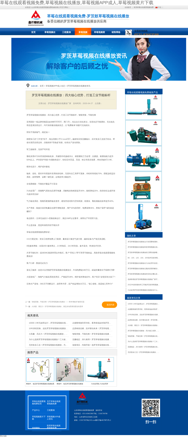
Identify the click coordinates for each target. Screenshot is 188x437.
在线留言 (128, 7)
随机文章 (131, 236)
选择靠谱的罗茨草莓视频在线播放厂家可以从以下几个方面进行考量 (144, 279)
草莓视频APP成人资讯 (53, 418)
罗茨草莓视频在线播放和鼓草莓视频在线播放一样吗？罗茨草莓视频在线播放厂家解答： (144, 247)
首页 (33, 32)
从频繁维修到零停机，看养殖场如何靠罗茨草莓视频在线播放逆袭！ (101, 323)
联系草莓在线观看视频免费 (144, 7)
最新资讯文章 (133, 298)
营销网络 (36, 428)
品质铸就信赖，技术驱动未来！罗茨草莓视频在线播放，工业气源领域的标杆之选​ (144, 320)
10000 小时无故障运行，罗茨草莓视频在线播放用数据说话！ (55, 323)
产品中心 (36, 410)
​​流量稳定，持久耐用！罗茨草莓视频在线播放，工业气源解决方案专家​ (102, 339)
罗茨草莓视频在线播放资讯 (78, 86)
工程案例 (66, 32)
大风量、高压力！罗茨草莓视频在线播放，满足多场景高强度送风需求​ (57, 306)
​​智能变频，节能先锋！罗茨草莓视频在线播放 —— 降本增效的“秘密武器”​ (144, 336)
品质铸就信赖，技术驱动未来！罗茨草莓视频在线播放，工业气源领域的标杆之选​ (107, 328)
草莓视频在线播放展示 (49, 33)
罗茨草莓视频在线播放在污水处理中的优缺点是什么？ (144, 263)
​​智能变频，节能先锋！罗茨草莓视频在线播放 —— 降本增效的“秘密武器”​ (103, 334)
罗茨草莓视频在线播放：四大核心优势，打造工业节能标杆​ (144, 331)
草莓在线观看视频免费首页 (39, 402)
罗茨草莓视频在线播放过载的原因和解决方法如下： (144, 269)
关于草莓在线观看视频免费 (53, 402)
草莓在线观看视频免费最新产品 (142, 92)
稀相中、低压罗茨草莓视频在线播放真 (40, 384)
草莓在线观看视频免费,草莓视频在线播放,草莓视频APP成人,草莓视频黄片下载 (76, 2)
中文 (159, 7)
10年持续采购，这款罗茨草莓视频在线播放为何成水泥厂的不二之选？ (144, 315)
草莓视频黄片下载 (99, 33)
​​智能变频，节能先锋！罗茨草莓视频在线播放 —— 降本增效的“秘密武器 (58, 302)
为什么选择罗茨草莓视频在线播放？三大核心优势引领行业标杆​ (144, 341)
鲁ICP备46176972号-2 (103, 420)
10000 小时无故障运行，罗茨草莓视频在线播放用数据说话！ (144, 304)
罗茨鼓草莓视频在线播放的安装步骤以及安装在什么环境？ (144, 274)
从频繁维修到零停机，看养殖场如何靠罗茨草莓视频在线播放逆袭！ (144, 309)
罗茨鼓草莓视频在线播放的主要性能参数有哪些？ (144, 252)
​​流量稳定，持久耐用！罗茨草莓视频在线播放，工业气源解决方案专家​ (144, 347)
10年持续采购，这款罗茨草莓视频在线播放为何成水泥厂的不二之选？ (59, 328)
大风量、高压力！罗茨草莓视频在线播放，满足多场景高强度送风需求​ (144, 325)
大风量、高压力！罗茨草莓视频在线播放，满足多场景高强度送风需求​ (59, 334)
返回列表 (110, 305)
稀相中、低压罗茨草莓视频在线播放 (70, 384)
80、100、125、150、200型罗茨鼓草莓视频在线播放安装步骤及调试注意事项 (144, 258)
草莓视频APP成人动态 (82, 33)
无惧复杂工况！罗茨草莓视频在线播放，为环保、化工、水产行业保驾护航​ (144, 352)
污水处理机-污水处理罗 (99, 384)
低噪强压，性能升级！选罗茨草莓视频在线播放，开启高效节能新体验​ (102, 345)
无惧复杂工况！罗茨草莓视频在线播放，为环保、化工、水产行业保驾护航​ (60, 345)
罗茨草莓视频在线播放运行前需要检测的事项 (144, 242)
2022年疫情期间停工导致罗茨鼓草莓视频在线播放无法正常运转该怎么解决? (144, 285)
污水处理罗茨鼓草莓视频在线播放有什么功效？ (144, 290)
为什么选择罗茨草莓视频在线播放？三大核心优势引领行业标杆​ (56, 339)
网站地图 (3, 436)
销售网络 (116, 32)
